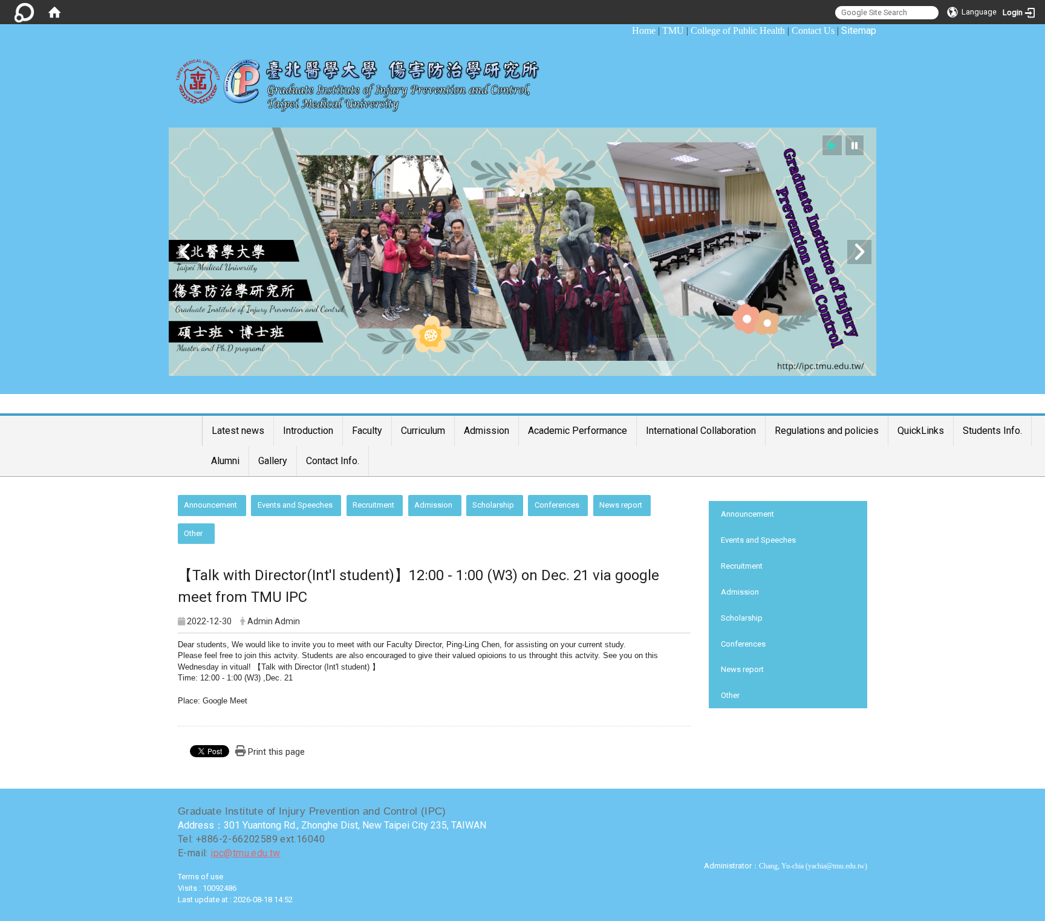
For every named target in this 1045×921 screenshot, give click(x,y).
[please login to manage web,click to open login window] (24, 12)
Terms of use (200, 876)
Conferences (557, 504)
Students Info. (992, 430)
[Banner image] (522, 252)
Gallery (272, 461)
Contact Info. (332, 461)
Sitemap (858, 30)
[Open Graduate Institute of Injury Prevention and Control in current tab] (366, 79)
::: (625, 30)
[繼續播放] (832, 145)
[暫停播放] (854, 145)
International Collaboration (701, 430)
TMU (673, 30)
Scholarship (493, 504)
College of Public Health (738, 30)
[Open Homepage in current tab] (54, 12)
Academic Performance (577, 430)
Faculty (367, 430)
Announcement (210, 504)
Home (644, 30)
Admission (486, 430)
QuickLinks (920, 430)
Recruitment (373, 504)
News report (620, 504)
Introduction (308, 430)
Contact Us (813, 30)
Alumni (225, 461)
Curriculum (423, 430)
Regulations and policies (827, 430)
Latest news (238, 430)
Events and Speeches (295, 504)
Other (193, 533)
